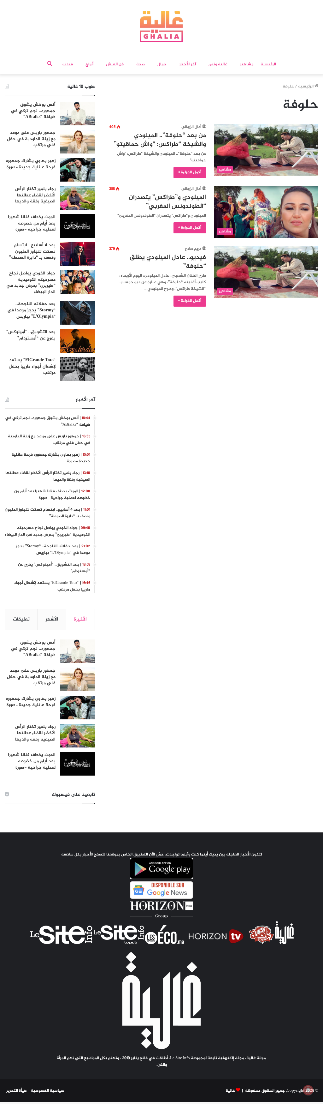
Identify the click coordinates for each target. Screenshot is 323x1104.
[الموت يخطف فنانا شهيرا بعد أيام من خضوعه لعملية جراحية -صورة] (77, 226)
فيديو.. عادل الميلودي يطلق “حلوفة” (168, 262)
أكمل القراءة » (189, 172)
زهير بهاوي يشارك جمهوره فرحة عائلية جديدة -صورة (31, 164)
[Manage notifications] (308, 1090)
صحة (140, 64)
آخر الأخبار (187, 64)
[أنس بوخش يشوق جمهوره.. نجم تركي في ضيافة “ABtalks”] (77, 113)
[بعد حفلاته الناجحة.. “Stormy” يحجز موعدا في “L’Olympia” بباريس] (77, 313)
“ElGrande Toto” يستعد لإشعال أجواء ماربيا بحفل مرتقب (32, 366)
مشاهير (247, 64)
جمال (162, 64)
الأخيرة (80, 619)
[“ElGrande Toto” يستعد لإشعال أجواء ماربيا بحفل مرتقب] (77, 369)
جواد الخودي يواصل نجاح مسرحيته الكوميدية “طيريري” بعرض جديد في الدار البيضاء (31, 283)
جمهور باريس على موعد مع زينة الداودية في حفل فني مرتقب (31, 139)
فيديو (67, 64)
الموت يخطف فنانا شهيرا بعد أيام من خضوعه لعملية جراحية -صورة (32, 223)
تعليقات (21, 619)
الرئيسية (268, 64)
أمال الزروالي (191, 127)
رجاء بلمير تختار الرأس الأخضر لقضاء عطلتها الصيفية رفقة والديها (35, 195)
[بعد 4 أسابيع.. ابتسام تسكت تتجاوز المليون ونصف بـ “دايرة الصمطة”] (77, 254)
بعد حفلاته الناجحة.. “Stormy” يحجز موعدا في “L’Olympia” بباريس (31, 310)
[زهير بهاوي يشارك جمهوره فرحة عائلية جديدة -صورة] (77, 170)
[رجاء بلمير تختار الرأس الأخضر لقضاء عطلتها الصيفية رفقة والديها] (77, 198)
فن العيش (115, 64)
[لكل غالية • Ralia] (161, 26)
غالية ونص (217, 64)
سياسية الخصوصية (47, 1090)
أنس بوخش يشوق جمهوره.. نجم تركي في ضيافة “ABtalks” (33, 111)
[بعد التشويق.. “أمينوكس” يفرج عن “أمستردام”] (77, 341)
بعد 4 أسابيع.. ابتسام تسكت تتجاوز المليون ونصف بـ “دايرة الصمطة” (32, 251)
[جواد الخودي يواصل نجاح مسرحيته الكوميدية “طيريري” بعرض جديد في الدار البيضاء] (77, 282)
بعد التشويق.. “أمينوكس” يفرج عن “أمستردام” (31, 335)
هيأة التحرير (16, 1090)
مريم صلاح (193, 249)
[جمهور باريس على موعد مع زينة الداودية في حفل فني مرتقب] (77, 141)
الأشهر (52, 619)
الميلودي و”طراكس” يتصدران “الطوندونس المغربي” (167, 202)
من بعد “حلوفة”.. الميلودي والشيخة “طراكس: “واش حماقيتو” (160, 140)
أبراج (89, 64)
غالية (230, 1090)
